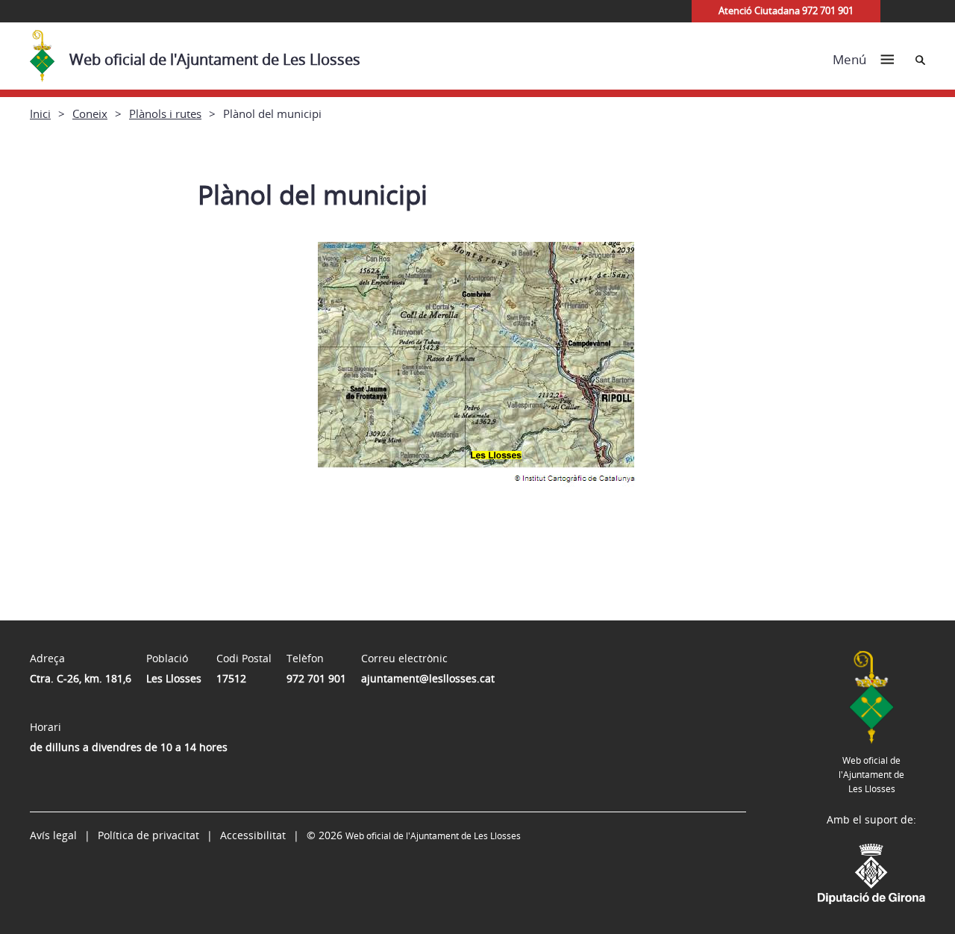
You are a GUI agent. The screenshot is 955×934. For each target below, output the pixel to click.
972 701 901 (316, 678)
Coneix (89, 113)
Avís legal (53, 835)
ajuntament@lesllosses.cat (428, 678)
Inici (40, 113)
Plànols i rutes (165, 113)
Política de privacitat (148, 835)
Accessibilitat (253, 835)
